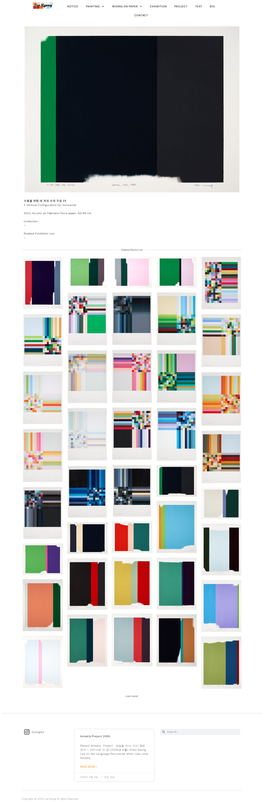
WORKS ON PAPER (125, 6)
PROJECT (180, 6)
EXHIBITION (158, 6)
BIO (212, 6)
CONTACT (141, 15)
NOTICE (72, 6)
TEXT (198, 6)
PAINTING (93, 6)
